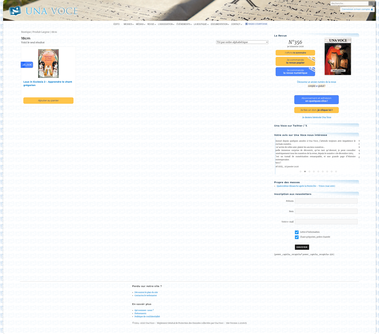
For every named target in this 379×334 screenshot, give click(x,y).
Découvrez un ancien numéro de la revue (316, 83)
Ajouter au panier (48, 100)
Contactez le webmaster (146, 295)
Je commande (300, 60)
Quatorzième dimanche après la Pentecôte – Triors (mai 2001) (306, 186)
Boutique (26, 32)
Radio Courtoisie (258, 24)
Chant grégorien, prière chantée (315, 237)
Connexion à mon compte (356, 9)
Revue (150, 24)
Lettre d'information (310, 232)
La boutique (200, 24)
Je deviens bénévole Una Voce (316, 117)
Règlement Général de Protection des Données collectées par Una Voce (190, 323)
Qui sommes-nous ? (144, 310)
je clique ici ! (317, 110)
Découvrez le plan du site (146, 292)
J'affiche (295, 52)
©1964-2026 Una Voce (143, 323)
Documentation (219, 24)
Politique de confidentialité (147, 316)
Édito (116, 24)
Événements (183, 24)
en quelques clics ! (316, 99)
